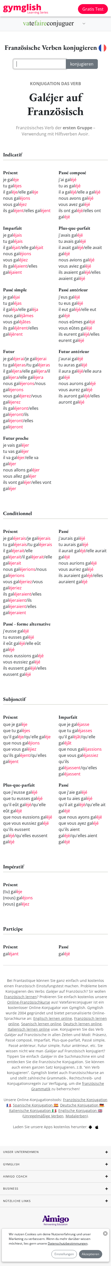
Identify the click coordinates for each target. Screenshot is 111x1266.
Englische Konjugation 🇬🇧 (80, 1110)
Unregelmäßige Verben (43, 1115)
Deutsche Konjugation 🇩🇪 (82, 1105)
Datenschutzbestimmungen (68, 1243)
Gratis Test (93, 9)
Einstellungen (64, 1254)
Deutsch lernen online (82, 1023)
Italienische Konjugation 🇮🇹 (32, 1110)
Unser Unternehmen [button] (21, 1152)
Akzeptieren (90, 1254)
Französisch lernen (20, 996)
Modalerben (76, 1115)
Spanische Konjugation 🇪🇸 (35, 1105)
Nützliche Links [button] (17, 1201)
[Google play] (90, 1126)
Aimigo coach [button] (15, 1176)
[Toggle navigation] (84, 24)
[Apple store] (96, 1126)
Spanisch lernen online (41, 1023)
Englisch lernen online (52, 1018)
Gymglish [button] (11, 1164)
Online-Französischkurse (28, 1002)
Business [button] (10, 1188)
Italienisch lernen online (29, 1029)
